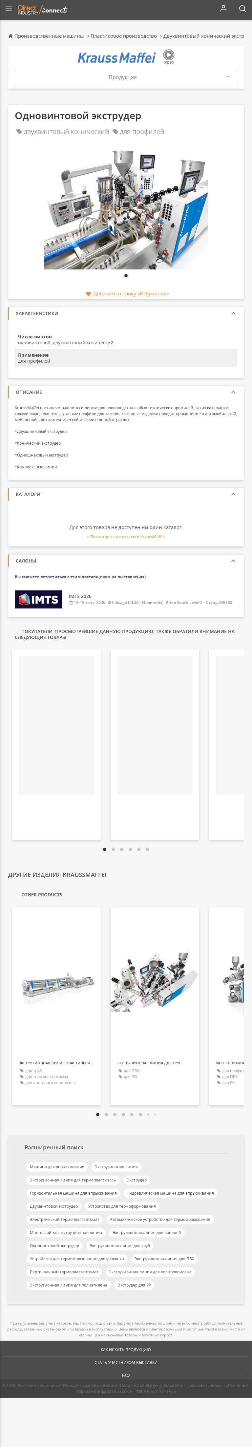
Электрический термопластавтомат (64, 1219)
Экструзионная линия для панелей (147, 1232)
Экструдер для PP (134, 1285)
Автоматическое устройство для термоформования (160, 1219)
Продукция (123, 77)
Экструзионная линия (116, 1167)
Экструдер (137, 1180)
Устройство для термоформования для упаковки (77, 1259)
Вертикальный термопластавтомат (64, 1272)
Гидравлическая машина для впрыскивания (170, 1193)
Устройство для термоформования (122, 1206)
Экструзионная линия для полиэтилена (68, 1285)
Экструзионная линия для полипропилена (150, 1272)
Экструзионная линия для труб (120, 1245)
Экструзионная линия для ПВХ (164, 1259)
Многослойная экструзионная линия (66, 1232)
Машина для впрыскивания (57, 1167)
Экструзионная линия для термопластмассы (73, 1180)
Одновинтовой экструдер (54, 1245)
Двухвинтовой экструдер (54, 1206)
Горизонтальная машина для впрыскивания (73, 1193)
